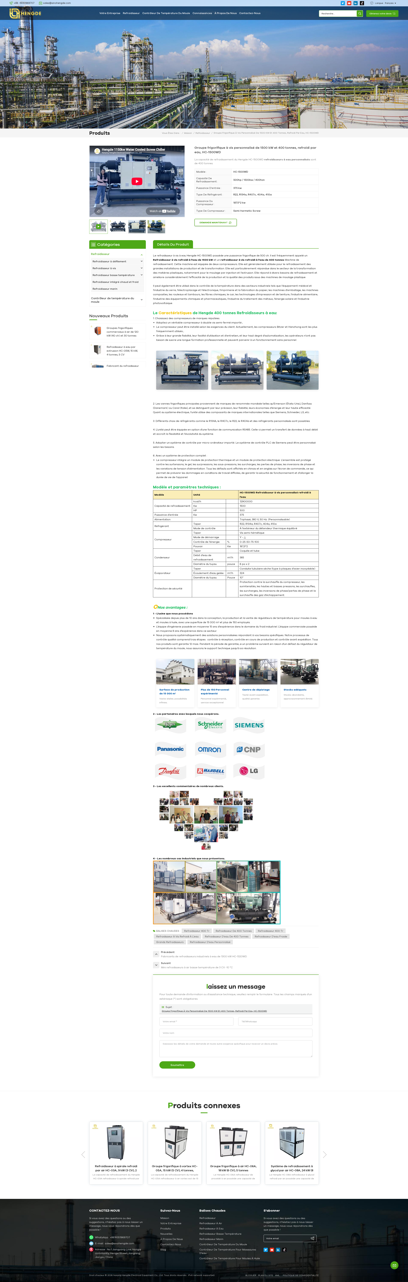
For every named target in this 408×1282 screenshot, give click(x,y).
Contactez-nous (249, 13)
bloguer (250, 1275)
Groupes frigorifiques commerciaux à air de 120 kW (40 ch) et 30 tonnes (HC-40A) (122, 331)
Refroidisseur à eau (211, 1228)
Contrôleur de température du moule (166, 13)
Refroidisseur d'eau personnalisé (210, 942)
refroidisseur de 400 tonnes (234, 930)
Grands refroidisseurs (170, 942)
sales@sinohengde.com (57, 3)
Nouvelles (166, 1233)
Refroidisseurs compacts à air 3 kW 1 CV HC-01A (175, 1168)
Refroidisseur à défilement (109, 261)
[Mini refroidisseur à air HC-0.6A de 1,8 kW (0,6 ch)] (116, 1142)
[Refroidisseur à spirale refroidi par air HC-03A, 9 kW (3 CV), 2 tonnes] (292, 1142)
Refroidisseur (131, 13)
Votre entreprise (109, 13)
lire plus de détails (116, 1179)
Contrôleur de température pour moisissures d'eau (227, 1251)
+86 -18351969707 (24, 3)
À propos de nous (226, 13)
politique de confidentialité (301, 1275)
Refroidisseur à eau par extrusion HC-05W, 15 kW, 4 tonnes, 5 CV (122, 350)
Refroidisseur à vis (104, 268)
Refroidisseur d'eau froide (271, 936)
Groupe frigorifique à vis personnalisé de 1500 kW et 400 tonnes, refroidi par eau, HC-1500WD (214, 1011)
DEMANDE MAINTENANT (214, 222)
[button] (325, 1154)
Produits (165, 1228)
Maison (188, 133)
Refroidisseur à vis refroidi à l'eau (177, 936)
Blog (163, 1249)
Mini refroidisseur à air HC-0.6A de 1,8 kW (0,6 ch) (116, 1168)
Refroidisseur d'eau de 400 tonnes (226, 936)
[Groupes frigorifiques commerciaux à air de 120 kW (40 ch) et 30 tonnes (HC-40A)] (97, 330)
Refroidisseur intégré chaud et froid (115, 281)
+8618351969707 (120, 1237)
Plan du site (265, 1275)
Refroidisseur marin (105, 288)
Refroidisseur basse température (114, 275)
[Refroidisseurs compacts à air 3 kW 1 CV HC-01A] (174, 1142)
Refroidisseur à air (210, 1223)
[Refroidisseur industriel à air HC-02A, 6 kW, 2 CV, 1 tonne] (233, 1142)
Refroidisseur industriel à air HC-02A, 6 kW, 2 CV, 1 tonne (233, 1168)
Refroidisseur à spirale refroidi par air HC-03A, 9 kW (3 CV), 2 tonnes (292, 1168)
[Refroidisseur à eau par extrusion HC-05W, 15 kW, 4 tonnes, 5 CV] (97, 349)
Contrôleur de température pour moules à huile (229, 1258)
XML (277, 1275)
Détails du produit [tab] (173, 244)
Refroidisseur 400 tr (196, 930)
